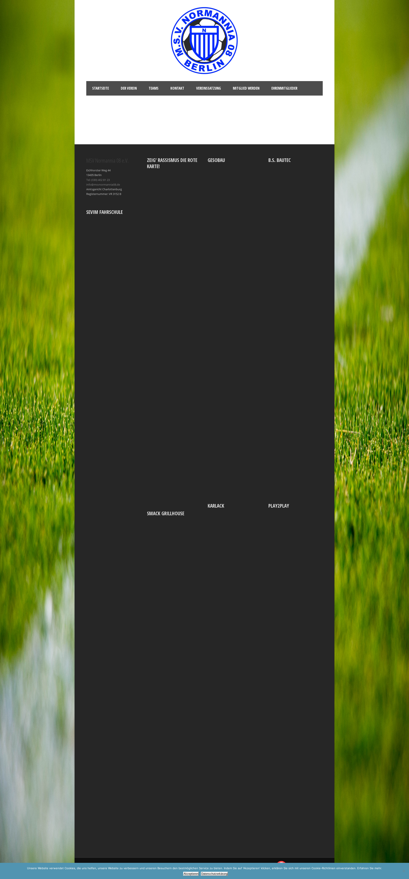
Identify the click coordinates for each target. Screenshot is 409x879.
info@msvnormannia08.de (103, 184)
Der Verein (129, 88)
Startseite (100, 88)
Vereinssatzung (208, 88)
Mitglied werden (246, 88)
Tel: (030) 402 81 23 (98, 180)
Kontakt (177, 88)
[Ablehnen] (404, 871)
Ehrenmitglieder (284, 88)
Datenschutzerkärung (214, 873)
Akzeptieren (191, 873)
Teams (153, 88)
